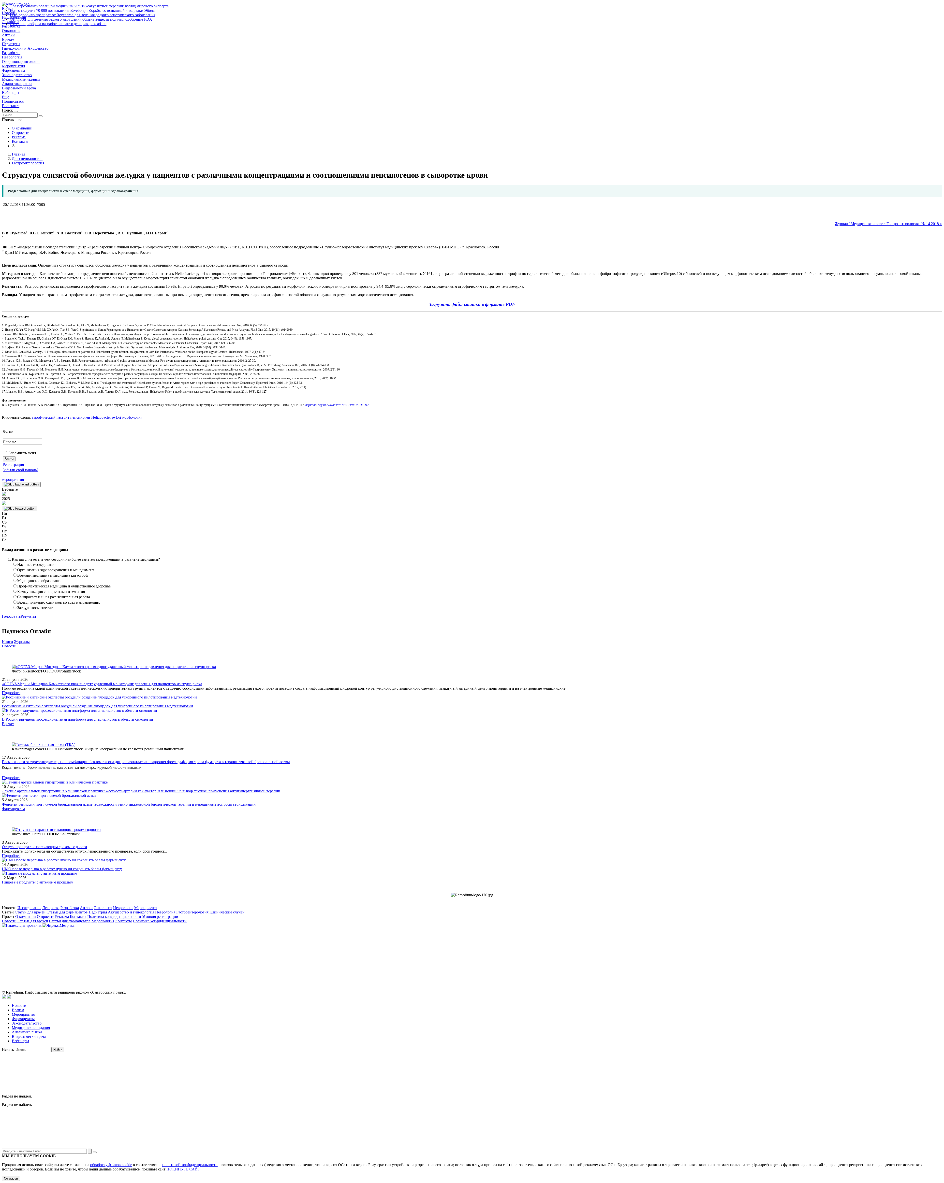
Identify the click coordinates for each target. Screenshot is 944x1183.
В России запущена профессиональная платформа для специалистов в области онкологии (77, 719)
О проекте (20, 132)
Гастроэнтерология (192, 912)
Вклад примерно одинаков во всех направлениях (58, 602)
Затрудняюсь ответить (35, 608)
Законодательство (17, 75)
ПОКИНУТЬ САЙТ (183, 1169)
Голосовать (11, 616)
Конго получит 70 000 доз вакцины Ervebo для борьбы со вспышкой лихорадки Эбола (82, 10)
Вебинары (10, 92)
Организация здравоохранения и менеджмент (55, 570)
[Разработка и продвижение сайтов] (4, 997)
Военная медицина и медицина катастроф (52, 575)
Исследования (29, 908)
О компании (22, 128)
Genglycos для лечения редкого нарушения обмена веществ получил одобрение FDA (81, 19)
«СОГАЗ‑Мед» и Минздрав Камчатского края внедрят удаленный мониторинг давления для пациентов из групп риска (102, 684)
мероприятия (13, 479)
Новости (9, 646)
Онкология (11, 31)
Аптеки (8, 35)
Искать (8, 1049)
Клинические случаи (227, 912)
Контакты (20, 141)
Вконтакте (10, 106)
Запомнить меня (22, 453)
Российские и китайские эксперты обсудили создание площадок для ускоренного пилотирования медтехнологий (97, 706)
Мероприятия (13, 66)
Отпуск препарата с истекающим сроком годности (44, 847)
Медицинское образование (39, 581)
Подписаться (13, 101)
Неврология (12, 57)
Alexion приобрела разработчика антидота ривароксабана (58, 24)
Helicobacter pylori (105, 417)
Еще (5, 97)
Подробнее (11, 693)
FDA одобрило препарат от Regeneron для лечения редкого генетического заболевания (82, 15)
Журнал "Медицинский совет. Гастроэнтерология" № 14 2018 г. (888, 224)
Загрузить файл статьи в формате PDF (472, 304)
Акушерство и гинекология (131, 912)
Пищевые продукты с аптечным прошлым (37, 882)
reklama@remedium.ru (526, 954)
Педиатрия (11, 44)
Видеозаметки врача (19, 88)
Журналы (22, 642)
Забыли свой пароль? (20, 470)
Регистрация (13, 464)
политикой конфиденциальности (190, 1165)
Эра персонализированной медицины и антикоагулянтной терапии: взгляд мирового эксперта (89, 6)
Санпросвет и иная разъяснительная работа (53, 597)
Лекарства (50, 908)
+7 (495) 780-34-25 (461, 954)
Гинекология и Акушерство (25, 48)
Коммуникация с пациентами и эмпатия (51, 591)
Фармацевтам (13, 70)
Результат (28, 616)
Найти (57, 1050)
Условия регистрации (160, 916)
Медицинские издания (21, 79)
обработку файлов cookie (111, 1165)
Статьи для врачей (30, 912)
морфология (131, 417)
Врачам (8, 39)
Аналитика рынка (17, 84)
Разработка (11, 53)
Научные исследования (36, 564)
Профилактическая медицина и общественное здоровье (64, 586)
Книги (7, 642)
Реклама (19, 137)
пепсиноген (79, 417)
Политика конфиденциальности (114, 916)
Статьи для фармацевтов (67, 912)
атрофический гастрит (50, 417)
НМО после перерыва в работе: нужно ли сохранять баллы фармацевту (62, 869)
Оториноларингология (21, 61)
